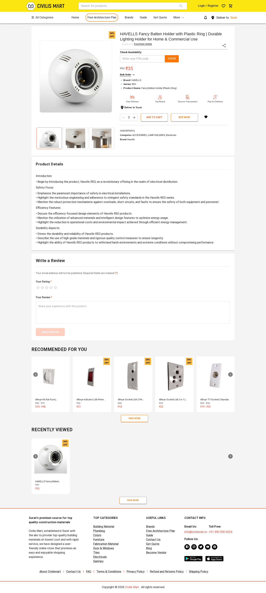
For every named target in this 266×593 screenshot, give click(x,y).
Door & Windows (103, 548)
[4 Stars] (51, 287)
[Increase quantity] (134, 117)
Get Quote (152, 544)
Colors (97, 535)
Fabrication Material (106, 544)
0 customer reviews (143, 44)
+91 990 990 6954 (220, 532)
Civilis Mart (132, 587)
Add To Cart (154, 117)
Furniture (98, 539)
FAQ (88, 571)
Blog (149, 548)
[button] (76, 76)
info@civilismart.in (195, 532)
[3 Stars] (47, 287)
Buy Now (184, 117)
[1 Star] (38, 287)
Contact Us (153, 539)
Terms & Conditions (108, 571)
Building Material (103, 526)
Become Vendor (156, 552)
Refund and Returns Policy (167, 571)
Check (172, 58)
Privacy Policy (135, 571)
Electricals (100, 557)
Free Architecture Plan (160, 531)
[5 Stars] (55, 287)
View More (134, 418)
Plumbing (99, 531)
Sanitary (98, 561)
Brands (150, 526)
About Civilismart (50, 571)
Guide (149, 535)
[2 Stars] (42, 287)
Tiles (96, 552)
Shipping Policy (198, 571)
